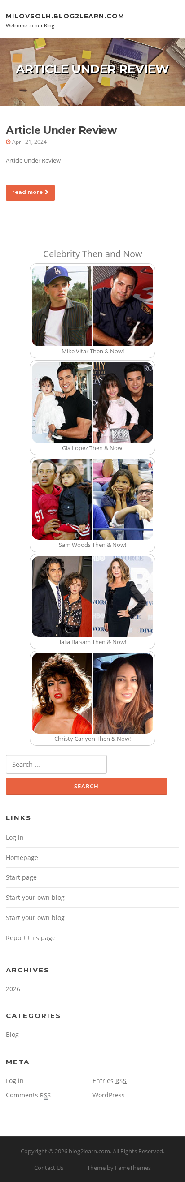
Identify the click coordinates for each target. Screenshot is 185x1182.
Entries (109, 1080)
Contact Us (48, 1168)
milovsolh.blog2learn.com (65, 16)
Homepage (22, 857)
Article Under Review (61, 130)
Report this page (31, 937)
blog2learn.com (89, 1151)
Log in (15, 837)
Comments (28, 1095)
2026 (13, 988)
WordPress (108, 1095)
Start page (21, 877)
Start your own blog (35, 897)
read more (27, 192)
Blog (12, 1034)
